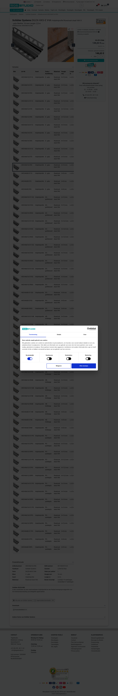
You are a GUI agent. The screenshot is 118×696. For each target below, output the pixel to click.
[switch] (49, 358)
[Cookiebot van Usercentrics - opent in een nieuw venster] (88, 329)
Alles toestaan (83, 366)
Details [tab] (59, 334)
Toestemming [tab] (33, 334)
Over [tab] (84, 334)
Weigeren (59, 366)
